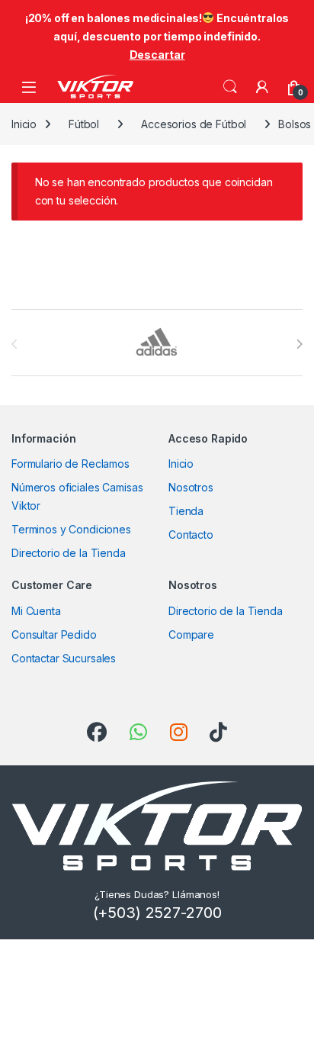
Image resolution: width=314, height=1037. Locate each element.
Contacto (190, 534)
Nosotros (190, 487)
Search (230, 87)
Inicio (24, 124)
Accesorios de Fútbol (193, 124)
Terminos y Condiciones (71, 529)
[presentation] (299, 344)
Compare (191, 634)
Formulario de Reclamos (70, 463)
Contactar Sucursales (63, 658)
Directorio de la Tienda (68, 552)
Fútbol (84, 124)
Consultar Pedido (54, 634)
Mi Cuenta (36, 610)
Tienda (185, 510)
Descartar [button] (157, 54)
